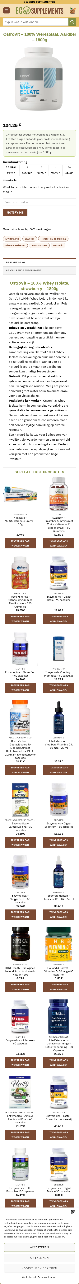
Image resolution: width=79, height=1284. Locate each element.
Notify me (15, 212)
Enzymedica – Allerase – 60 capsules (20, 1042)
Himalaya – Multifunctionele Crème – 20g (20, 521)
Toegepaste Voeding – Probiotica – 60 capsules (58, 674)
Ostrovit (58, 245)
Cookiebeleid (29, 1277)
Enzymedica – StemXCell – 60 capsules (20, 674)
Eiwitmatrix (12, 238)
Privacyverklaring (46, 1277)
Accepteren (39, 1247)
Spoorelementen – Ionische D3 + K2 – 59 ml (59, 897)
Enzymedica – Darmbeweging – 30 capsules (20, 827)
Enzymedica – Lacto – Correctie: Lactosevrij (59, 1117)
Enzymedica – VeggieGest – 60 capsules (20, 899)
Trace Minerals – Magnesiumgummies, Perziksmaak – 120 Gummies (20, 601)
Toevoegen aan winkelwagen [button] (20, 543)
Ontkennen (39, 1258)
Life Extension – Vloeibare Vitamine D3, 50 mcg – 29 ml (59, 744)
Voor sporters (39, 245)
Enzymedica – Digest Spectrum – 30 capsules (58, 825)
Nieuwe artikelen (15, 245)
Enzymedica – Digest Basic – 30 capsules (58, 1190)
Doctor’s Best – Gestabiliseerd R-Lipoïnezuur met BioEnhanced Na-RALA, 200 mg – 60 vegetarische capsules (20, 750)
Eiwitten (30, 238)
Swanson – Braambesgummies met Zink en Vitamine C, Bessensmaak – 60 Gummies (58, 524)
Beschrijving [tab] (15, 262)
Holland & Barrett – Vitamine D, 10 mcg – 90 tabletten (58, 971)
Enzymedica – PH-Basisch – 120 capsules (20, 1190)
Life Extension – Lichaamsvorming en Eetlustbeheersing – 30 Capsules (59, 1045)
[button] (73, 1212)
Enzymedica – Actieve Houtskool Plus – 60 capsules (20, 1119)
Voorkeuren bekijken (39, 1268)
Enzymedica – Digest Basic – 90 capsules (58, 598)
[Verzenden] (72, 21)
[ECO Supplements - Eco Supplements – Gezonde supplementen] (40, 10)
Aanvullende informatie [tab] (23, 270)
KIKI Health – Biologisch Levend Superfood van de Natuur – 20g (20, 971)
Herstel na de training (53, 238)
